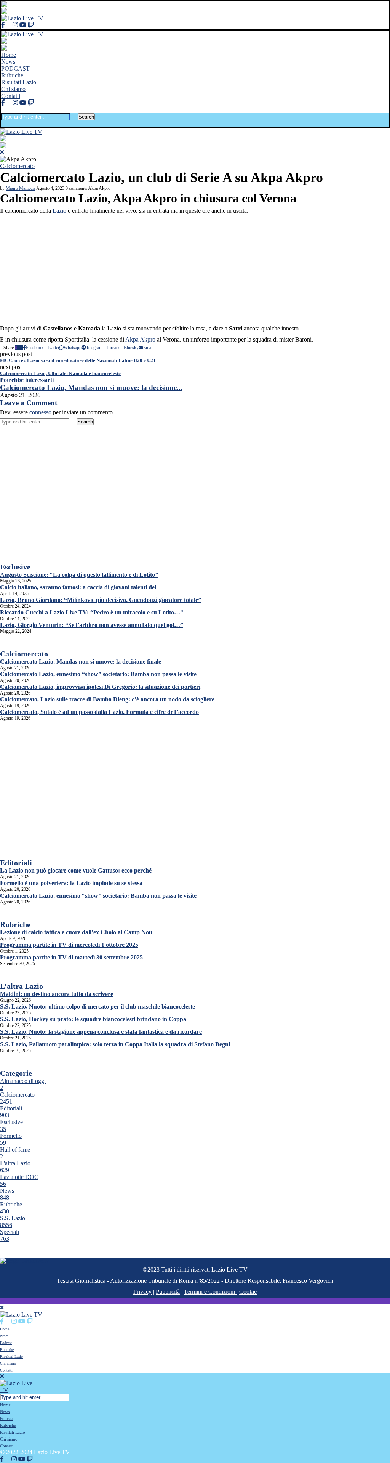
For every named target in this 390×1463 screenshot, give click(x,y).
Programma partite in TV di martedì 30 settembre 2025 (71, 957)
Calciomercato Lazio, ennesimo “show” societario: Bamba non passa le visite (98, 674)
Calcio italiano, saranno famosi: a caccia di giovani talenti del (78, 587)
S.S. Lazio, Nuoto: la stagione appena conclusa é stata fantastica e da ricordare (101, 1031)
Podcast (6, 1343)
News (8, 61)
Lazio (59, 210)
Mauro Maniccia (20, 188)
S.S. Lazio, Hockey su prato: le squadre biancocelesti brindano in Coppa (93, 1019)
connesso (40, 412)
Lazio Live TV (229, 1269)
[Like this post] (19, 347)
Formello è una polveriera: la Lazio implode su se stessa (71, 883)
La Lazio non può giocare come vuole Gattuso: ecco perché (76, 870)
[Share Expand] (155, 347)
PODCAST (15, 68)
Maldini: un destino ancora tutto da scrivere (56, 994)
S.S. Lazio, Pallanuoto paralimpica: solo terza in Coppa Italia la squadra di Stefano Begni (115, 1044)
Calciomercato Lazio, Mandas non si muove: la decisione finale (80, 661)
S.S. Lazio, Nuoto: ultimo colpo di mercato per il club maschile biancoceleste (97, 1006)
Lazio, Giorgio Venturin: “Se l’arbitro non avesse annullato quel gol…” (91, 625)
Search (86, 117)
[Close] (3, 123)
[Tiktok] (37, 25)
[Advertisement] (195, 270)
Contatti (10, 96)
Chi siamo (13, 89)
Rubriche (12, 75)
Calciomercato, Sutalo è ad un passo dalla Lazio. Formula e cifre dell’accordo (99, 712)
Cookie (248, 1291)
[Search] (3, 109)
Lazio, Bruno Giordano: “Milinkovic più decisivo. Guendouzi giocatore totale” (100, 600)
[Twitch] (31, 25)
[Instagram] (15, 25)
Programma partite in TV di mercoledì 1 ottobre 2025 (69, 945)
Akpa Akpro (140, 339)
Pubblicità (168, 1291)
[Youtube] (22, 25)
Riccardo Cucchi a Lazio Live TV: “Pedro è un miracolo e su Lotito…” (91, 612)
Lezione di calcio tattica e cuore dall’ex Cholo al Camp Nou (76, 932)
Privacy (142, 1291)
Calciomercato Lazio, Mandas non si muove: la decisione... (91, 387)
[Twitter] (8, 25)
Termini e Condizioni (210, 1291)
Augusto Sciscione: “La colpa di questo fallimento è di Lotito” (79, 574)
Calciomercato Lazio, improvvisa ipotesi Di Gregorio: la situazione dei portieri (100, 686)
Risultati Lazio (18, 82)
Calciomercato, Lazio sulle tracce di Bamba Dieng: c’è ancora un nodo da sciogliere (107, 699)
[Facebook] (3, 25)
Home (8, 54)
